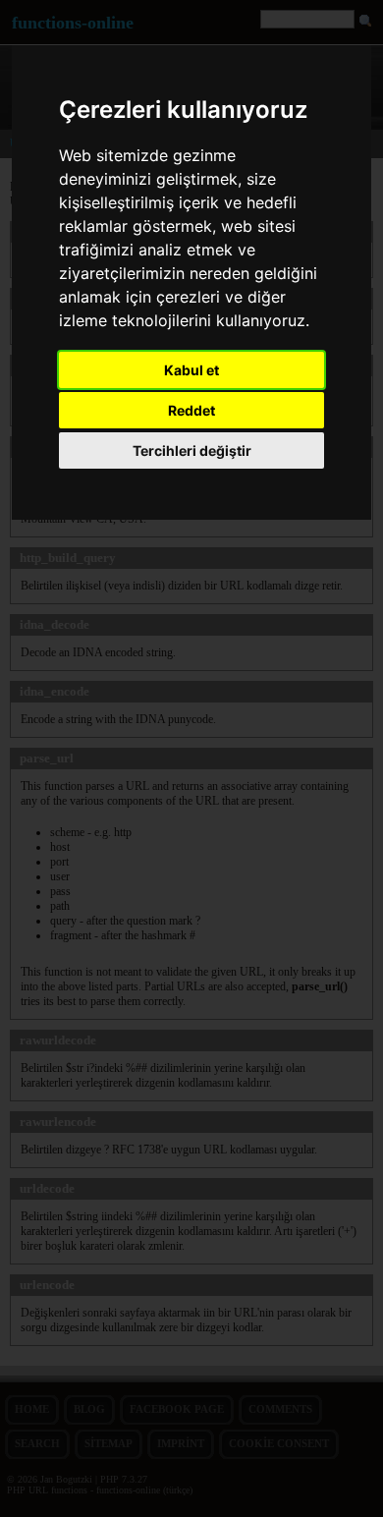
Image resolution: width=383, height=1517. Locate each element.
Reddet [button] (191, 410)
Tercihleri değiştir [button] (192, 450)
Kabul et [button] (191, 370)
